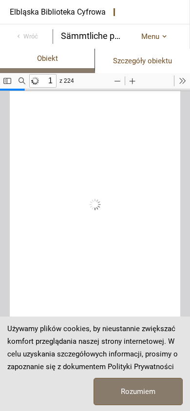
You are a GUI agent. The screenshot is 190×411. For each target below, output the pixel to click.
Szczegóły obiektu (142, 60)
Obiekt (47, 58)
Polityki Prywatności (141, 366)
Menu (150, 36)
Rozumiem (138, 391)
